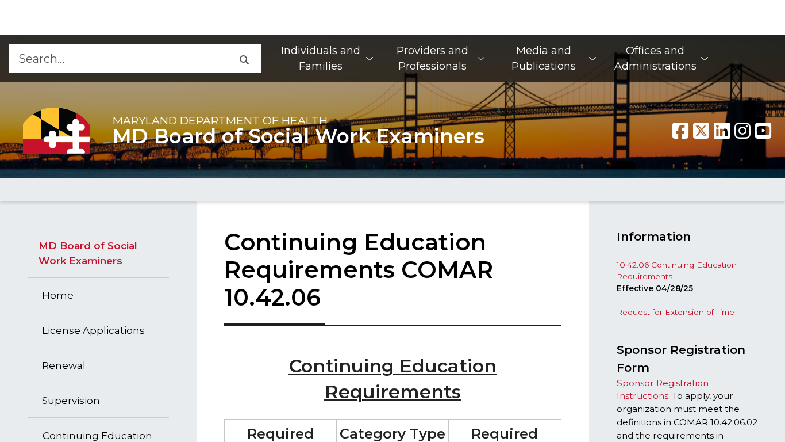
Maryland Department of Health (220, 120)
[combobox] (117, 58)
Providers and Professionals (432, 58)
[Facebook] (680, 130)
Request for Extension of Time (675, 312)
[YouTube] (763, 130)
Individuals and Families (320, 58)
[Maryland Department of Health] (56, 130)
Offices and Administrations (655, 58)
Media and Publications (543, 58)
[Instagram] (742, 130)
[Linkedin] (722, 130)
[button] (243, 58)
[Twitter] (701, 130)
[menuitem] (326, 58)
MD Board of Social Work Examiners (298, 136)
